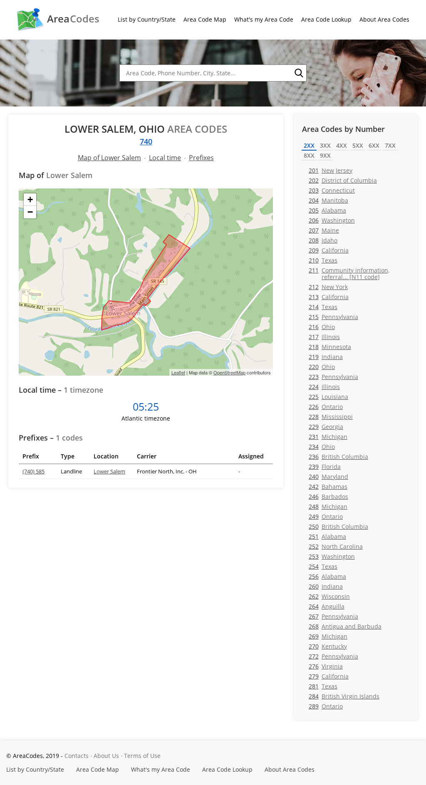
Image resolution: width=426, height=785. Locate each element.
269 (328, 636)
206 (332, 220)
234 (322, 447)
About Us (106, 756)
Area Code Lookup (326, 19)
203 (332, 190)
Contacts (76, 756)
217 (324, 337)
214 (323, 307)
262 (329, 596)
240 (328, 476)
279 (329, 676)
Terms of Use (142, 756)
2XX (309, 145)
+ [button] (30, 199)
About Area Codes (384, 19)
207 (324, 230)
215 (333, 317)
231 (328, 437)
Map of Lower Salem (109, 157)
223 (333, 377)
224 (324, 387)
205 (327, 210)
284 (344, 696)
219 (326, 357)
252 (336, 546)
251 (327, 536)
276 (326, 666)
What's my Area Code (263, 19)
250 (338, 526)
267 (333, 616)
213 (329, 297)
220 (322, 367)
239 (325, 467)
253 (332, 556)
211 (349, 273)
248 (328, 506)
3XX (325, 145)
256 (327, 576)
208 (323, 240)
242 (328, 486)
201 (330, 170)
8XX (309, 155)
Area (73, 19)
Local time (165, 157)
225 (328, 397)
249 (326, 516)
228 (331, 417)
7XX (390, 145)
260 (326, 586)
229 (326, 427)
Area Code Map (204, 19)
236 (338, 457)
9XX (325, 155)
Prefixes (201, 157)
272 (333, 656)
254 (323, 566)
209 (329, 250)
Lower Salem (109, 471)
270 (328, 646)
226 (326, 407)
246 (328, 496)
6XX (374, 145)
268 (345, 626)
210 (323, 260)
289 (326, 706)
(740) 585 (33, 471)
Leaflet (178, 372)
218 (330, 347)
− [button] (30, 212)
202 (343, 180)
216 (322, 327)
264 (326, 606)
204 (328, 200)
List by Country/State (147, 19)
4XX (341, 145)
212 (328, 287)
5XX (357, 145)
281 (323, 686)
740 (146, 141)
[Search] (298, 73)
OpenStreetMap (229, 372)
